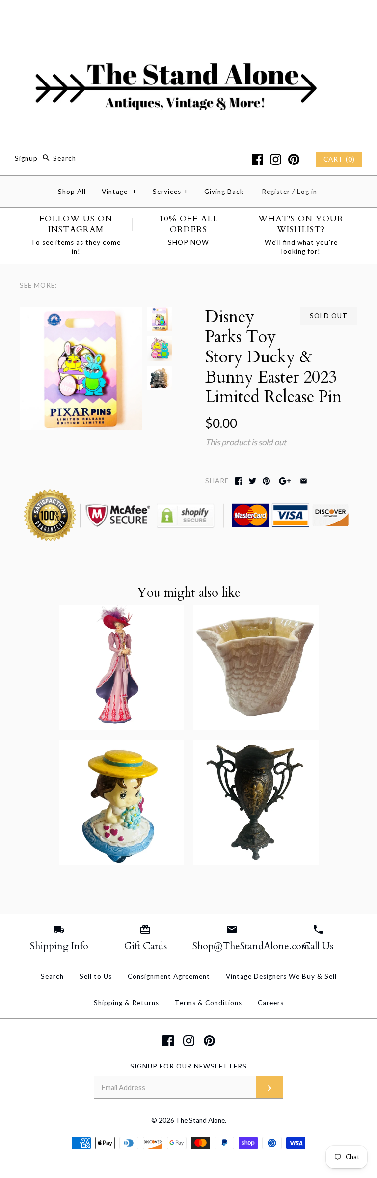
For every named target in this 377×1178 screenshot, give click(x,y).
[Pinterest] (293, 159)
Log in (307, 191)
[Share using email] (303, 481)
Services (170, 191)
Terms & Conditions (208, 1003)
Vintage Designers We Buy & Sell (281, 976)
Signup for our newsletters (188, 1066)
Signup (26, 158)
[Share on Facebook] (238, 481)
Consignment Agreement (169, 976)
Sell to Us (96, 976)
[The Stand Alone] (188, 16)
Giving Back (224, 191)
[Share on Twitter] (252, 481)
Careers (271, 1003)
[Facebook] (257, 159)
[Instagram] (275, 159)
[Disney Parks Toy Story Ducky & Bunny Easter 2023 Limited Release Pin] (81, 313)
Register (276, 191)
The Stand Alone (200, 1120)
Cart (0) (339, 159)
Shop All (72, 191)
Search (52, 976)
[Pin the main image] (266, 481)
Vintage (119, 191)
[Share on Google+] (285, 481)
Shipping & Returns (126, 1003)
